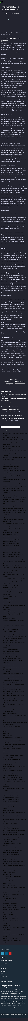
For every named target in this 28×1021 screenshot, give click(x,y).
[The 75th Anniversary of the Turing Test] (11, 415)
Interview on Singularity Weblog (11, 828)
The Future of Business (8, 810)
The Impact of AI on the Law (10, 538)
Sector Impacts (6, 431)
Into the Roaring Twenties (9, 534)
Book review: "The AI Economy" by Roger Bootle (14, 580)
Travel (3, 974)
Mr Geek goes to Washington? (10, 918)
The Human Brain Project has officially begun (14, 907)
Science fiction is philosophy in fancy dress (13, 838)
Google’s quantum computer (10, 916)
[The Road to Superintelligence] (9, 406)
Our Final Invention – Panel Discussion (12, 876)
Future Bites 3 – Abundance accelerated (13, 673)
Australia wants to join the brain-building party (14, 865)
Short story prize (7, 874)
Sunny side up (6, 603)
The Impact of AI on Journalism (10, 547)
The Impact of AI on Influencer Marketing (13, 554)
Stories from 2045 (7, 589)
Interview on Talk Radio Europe (10, 775)
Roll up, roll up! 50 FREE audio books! (11, 759)
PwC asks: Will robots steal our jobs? (12, 658)
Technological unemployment (10, 803)
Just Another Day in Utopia (9, 600)
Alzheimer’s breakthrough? (9, 905)
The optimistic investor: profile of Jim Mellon (14, 499)
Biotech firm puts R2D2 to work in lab (20, 381)
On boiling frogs (7, 827)
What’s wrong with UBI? (8, 653)
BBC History (6, 752)
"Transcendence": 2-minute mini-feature (13, 861)
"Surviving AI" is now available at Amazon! (13, 779)
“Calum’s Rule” (6, 583)
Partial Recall (6, 923)
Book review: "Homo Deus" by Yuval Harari (13, 708)
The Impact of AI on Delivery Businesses (13, 496)
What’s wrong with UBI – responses (11, 651)
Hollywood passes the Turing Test (11, 889)
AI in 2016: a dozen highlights (10, 682)
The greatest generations (9, 587)
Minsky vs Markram (7, 933)
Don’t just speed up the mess (10, 649)
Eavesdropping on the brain (10, 903)
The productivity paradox (9, 618)
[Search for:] (10, 427)
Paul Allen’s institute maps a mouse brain (13, 858)
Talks (2, 966)
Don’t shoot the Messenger (10, 596)
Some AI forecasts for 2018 (9, 631)
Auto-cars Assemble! (8, 724)
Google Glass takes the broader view (12, 900)
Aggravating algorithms (9, 611)
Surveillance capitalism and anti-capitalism (14, 581)
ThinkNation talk (7, 731)
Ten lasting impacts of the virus (11, 565)
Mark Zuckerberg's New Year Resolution (12, 737)
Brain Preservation (7, 931)
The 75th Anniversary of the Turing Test (12, 418)
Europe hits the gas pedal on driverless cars (14, 887)
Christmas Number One (9, 742)
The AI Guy (4, 963)
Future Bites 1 (6, 686)
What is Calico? (7, 911)
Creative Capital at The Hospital (11, 730)
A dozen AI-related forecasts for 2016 (12, 739)
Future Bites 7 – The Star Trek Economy (12, 655)
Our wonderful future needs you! (11, 633)
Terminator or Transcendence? (10, 852)
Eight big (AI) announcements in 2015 (12, 741)
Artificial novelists (7, 772)
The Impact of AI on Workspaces (11, 545)
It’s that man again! (8, 841)
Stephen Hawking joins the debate (11, 854)
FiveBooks (5, 753)
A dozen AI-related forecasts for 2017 (12, 680)
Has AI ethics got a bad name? (10, 585)
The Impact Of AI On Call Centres (11, 552)
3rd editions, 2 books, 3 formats (11, 532)
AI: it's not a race (7, 609)
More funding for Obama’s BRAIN (11, 863)
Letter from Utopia (7, 735)
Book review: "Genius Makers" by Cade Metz (14, 527)
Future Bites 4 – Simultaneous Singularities (13, 666)
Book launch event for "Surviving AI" (11, 774)
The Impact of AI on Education (10, 536)
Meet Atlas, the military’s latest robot (12, 938)
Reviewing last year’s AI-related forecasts (13, 591)
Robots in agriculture (8, 914)
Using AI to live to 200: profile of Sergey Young (8, 382)
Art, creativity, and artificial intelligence (12, 770)
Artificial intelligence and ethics (11, 797)
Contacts (3, 979)
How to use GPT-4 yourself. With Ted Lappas (14, 470)
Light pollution (6, 925)
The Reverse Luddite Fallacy (10, 713)
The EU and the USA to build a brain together (14, 859)
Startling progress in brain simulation (12, 878)
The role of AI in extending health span (12, 505)
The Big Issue (6, 733)
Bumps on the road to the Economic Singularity (15, 722)
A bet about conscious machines (11, 726)
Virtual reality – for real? (9, 885)
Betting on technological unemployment (13, 678)
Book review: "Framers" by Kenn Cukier (12, 525)
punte (18, 1016)
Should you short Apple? (9, 870)
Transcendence (7, 883)
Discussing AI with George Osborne (11, 688)
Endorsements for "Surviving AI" (10, 795)
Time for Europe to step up (9, 602)
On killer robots (6, 825)
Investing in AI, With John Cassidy (11, 468)
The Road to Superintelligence (10, 409)
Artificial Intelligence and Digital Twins (12, 539)
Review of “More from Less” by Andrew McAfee (14, 578)
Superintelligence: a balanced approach (13, 613)
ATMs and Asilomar (7, 671)
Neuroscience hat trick (8, 902)
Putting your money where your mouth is (13, 629)
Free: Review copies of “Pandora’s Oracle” (13, 560)
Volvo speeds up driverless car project (12, 850)
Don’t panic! (6, 624)
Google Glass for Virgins (9, 872)
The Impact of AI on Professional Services (13, 558)
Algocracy (5, 598)
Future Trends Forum (8, 805)
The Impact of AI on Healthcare (11, 543)
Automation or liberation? (9, 898)
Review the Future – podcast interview (12, 777)
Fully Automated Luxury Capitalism (11, 556)
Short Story (4, 976)
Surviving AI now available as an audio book (13, 761)
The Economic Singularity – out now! (12, 728)
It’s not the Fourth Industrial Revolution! (12, 689)
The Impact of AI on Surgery (10, 541)
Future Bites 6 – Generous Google (11, 656)
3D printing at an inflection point (11, 909)
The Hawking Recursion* (9, 699)
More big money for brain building (11, 913)
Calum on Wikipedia (6, 981)
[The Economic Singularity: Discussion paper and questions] (14, 395)
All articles (8, 34)
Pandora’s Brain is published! (10, 839)
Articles (3, 971)
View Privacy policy (6, 960)
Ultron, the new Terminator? (10, 823)
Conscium (4, 968)
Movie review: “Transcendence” (10, 856)
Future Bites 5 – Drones (8, 664)
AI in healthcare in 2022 (8, 507)
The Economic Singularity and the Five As (13, 441)
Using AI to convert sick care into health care (14, 523)
